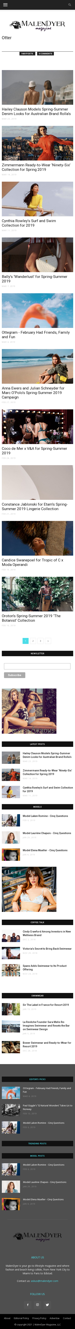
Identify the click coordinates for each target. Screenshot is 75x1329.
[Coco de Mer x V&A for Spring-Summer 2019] (37, 426)
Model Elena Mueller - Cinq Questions (45, 850)
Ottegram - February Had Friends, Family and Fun (47, 1090)
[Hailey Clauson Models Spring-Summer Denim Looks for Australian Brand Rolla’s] (37, 87)
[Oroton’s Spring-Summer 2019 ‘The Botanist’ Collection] (37, 594)
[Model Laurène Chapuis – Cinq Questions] (11, 837)
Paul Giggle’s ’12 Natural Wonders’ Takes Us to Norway (47, 1107)
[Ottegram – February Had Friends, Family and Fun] (37, 310)
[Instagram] (37, 1305)
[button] (70, 5)
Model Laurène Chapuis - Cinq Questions (47, 833)
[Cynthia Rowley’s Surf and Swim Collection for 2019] (37, 199)
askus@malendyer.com (44, 1281)
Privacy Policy (39, 1318)
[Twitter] (47, 1305)
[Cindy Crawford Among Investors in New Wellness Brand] (11, 936)
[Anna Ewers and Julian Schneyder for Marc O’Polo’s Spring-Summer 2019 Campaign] (37, 366)
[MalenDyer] (37, 25)
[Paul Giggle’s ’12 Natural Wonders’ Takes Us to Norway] (11, 1110)
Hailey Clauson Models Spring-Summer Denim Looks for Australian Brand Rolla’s (36, 111)
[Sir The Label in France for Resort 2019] (11, 1009)
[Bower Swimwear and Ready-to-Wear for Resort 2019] (11, 1047)
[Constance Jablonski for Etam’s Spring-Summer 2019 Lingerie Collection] (37, 482)
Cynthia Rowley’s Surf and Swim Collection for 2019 (29, 223)
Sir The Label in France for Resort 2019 (46, 1004)
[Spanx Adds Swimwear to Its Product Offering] (11, 970)
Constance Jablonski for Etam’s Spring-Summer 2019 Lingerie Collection (35, 506)
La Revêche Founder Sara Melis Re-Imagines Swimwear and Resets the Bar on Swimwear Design (46, 1026)
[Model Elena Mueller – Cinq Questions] (11, 855)
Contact (67, 1318)
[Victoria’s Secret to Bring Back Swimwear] (11, 953)
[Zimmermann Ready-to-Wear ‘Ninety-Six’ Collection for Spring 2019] (37, 143)
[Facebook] (27, 1305)
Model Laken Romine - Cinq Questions (45, 816)
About (7, 1318)
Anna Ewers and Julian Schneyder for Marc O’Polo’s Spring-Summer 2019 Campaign (33, 392)
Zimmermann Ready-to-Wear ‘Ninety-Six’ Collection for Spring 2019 (36, 167)
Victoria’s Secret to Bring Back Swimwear (47, 948)
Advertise (55, 1318)
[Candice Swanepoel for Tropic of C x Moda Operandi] (37, 538)
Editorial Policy (21, 1318)
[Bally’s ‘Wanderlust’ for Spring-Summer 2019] (37, 254)
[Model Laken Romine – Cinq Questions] (11, 820)
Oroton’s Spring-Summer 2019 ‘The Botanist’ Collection (31, 618)
